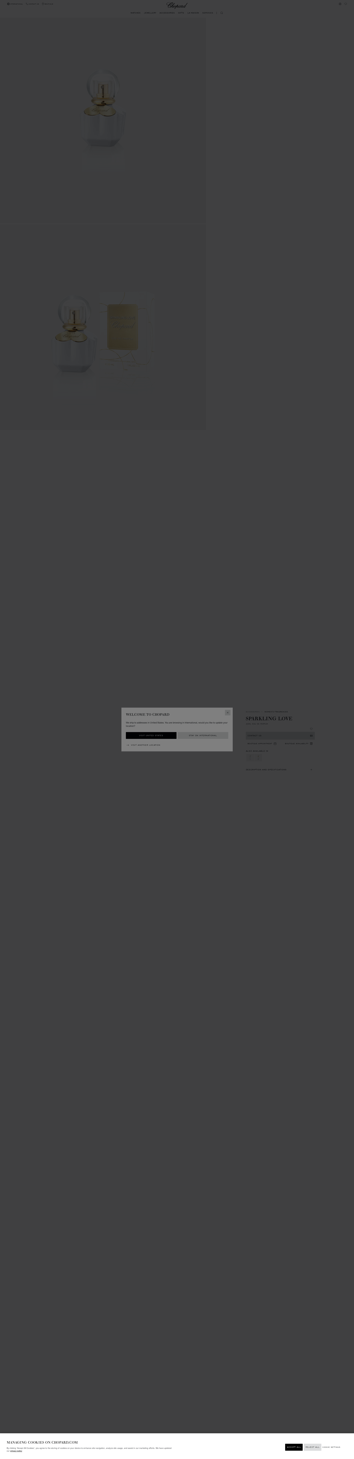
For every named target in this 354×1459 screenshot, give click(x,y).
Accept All (294, 1447)
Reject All (313, 1447)
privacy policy (16, 1450)
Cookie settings (331, 1447)
